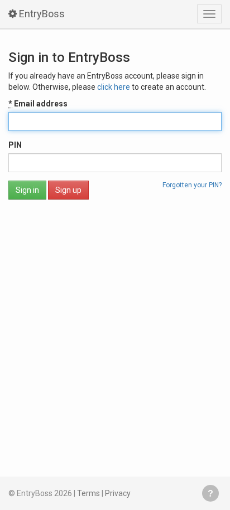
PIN (15, 144)
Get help (210, 493)
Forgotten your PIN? (192, 185)
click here (113, 86)
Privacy (118, 493)
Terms (88, 493)
